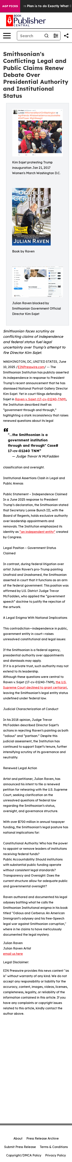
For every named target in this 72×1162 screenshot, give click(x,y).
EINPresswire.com (31, 367)
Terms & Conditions (54, 1147)
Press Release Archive (42, 1138)
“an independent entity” (37, 532)
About (17, 1138)
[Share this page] (66, 36)
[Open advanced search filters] (55, 35)
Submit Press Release (20, 1147)
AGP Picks (10, 6)
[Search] (46, 35)
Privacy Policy (55, 1155)
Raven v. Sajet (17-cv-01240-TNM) (40, 399)
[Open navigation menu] (7, 36)
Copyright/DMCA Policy (23, 1155)
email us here (13, 954)
